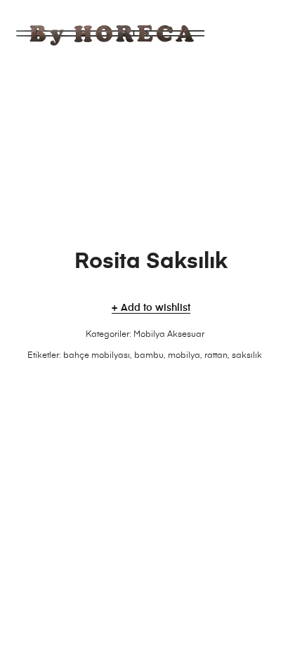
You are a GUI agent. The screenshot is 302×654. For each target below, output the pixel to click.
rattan (216, 356)
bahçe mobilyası (96, 356)
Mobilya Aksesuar (168, 335)
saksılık (247, 356)
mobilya (184, 356)
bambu (149, 356)
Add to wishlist (155, 308)
